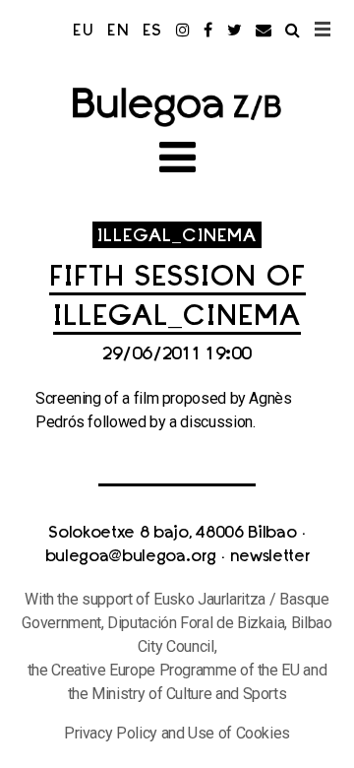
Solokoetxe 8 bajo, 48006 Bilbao (172, 534)
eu (83, 31)
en (118, 31)
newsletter (270, 557)
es (153, 31)
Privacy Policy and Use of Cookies (177, 733)
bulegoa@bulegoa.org (130, 557)
